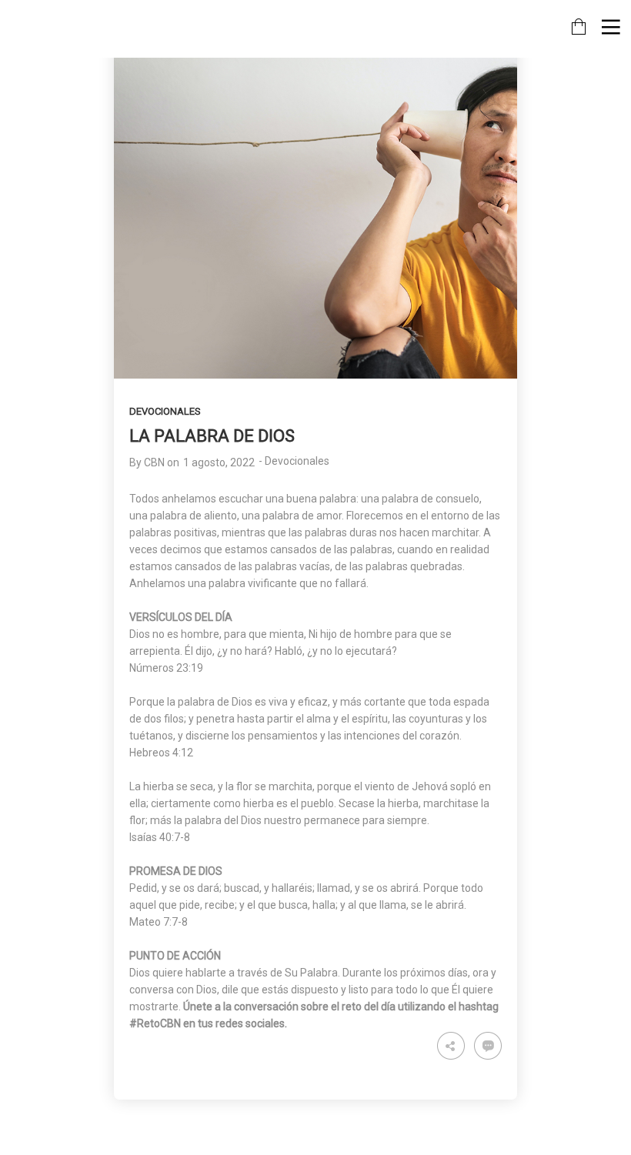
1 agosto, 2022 (219, 462)
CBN (154, 462)
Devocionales (165, 411)
